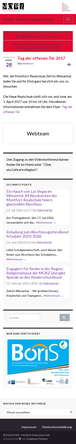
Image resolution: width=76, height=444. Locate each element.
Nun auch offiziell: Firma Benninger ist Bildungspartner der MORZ (38, 46)
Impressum (29, 427)
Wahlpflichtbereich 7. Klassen (40, 36)
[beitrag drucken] (69, 64)
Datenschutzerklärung (57, 427)
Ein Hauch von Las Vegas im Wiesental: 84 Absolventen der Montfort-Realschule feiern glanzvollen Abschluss (31, 197)
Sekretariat (44, 210)
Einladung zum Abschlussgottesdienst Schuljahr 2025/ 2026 (37, 234)
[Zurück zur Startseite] (38, 7)
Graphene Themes (37, 438)
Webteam (28, 63)
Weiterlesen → (46, 222)
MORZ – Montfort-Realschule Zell (28, 19)
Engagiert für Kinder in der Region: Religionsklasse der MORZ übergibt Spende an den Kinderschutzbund (35, 272)
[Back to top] (66, 434)
